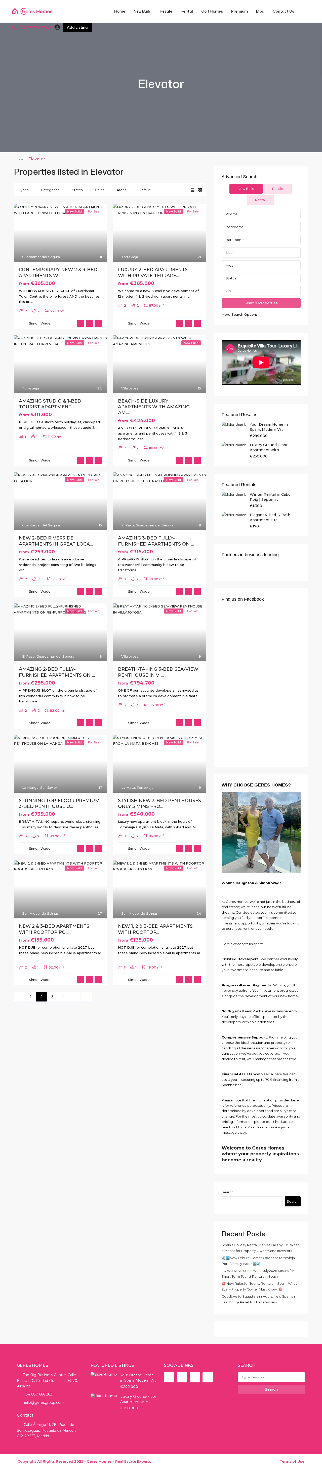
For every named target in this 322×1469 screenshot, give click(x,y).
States (77, 190)
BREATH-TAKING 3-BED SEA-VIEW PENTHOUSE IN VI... (158, 672)
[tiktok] (182, 1377)
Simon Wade (40, 323)
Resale (166, 11)
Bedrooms (234, 227)
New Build (142, 11)
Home (119, 11)
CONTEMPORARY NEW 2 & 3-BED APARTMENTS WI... (58, 272)
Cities (99, 190)
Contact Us (283, 11)
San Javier (48, 787)
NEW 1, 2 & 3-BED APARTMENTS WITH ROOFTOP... (155, 929)
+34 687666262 (35, 27)
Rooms (231, 214)
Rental (187, 11)
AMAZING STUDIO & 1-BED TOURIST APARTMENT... (50, 404)
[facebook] (169, 1377)
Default (145, 190)
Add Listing (77, 27)
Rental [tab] (260, 200)
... (31, 302)
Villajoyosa (130, 388)
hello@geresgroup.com (43, 1402)
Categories (50, 190)
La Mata (128, 787)
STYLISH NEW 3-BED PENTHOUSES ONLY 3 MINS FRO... (159, 803)
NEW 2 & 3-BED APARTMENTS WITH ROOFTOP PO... (54, 929)
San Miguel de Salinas (40, 913)
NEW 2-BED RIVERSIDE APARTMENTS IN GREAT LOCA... (56, 541)
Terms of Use (292, 1461)
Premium (239, 11)
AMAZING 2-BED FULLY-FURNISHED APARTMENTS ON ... (57, 672)
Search (227, 1192)
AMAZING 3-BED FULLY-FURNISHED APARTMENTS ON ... (156, 541)
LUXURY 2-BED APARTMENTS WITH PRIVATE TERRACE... (153, 272)
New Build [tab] (246, 189)
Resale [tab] (277, 189)
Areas (121, 190)
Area (229, 265)
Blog (260, 11)
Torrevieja (129, 257)
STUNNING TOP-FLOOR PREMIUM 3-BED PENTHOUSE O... (59, 803)
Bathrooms (235, 240)
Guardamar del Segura (41, 257)
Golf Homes (212, 11)
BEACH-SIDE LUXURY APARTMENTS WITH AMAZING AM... (154, 407)
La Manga (30, 787)
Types (23, 190)
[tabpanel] (261, 263)
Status (231, 278)
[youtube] (195, 1377)
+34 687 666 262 (37, 1394)
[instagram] (208, 1377)
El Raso (127, 525)
